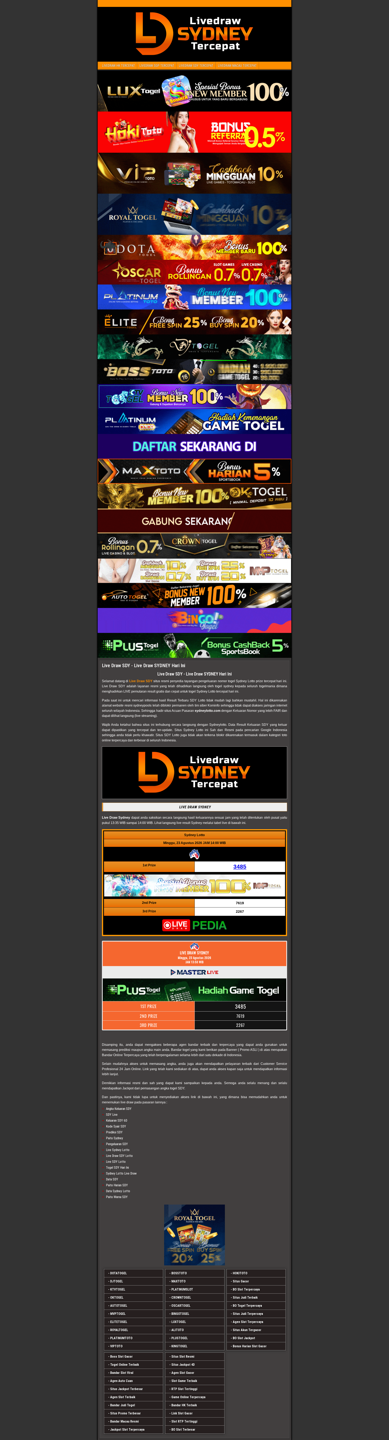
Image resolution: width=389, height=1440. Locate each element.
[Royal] (194, 1235)
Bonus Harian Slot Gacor (250, 1346)
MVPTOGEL (118, 1314)
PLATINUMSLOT (182, 1289)
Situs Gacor (241, 1281)
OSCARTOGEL (180, 1306)
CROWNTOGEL (181, 1297)
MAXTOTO (178, 1281)
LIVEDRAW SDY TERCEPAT (196, 66)
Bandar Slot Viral (121, 1373)
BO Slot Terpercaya (246, 1289)
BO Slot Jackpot (244, 1338)
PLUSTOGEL (179, 1338)
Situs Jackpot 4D (183, 1365)
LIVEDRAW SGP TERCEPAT (156, 66)
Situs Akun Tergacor (247, 1330)
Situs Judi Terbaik (245, 1297)
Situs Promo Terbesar (125, 1413)
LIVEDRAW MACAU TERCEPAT (237, 66)
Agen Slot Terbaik (122, 1397)
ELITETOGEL (118, 1322)
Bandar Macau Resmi (124, 1421)
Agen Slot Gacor (182, 1373)
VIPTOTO (116, 1346)
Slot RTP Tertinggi (184, 1421)
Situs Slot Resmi (182, 1356)
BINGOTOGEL (180, 1314)
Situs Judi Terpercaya (248, 1314)
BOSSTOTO (179, 1273)
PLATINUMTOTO (121, 1338)
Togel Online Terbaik (124, 1365)
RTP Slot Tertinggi (184, 1389)
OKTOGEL (116, 1297)
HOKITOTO (240, 1273)
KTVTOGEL (117, 1289)
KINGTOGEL (179, 1346)
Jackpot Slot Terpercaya (127, 1429)
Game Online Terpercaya (188, 1397)
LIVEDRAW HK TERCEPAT (118, 66)
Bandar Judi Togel (122, 1405)
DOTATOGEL (118, 1273)
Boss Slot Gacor (121, 1356)
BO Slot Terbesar (183, 1429)
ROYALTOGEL (119, 1330)
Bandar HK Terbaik (184, 1405)
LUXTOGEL (178, 1322)
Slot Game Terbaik (184, 1381)
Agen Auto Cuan (121, 1381)
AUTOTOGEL (118, 1306)
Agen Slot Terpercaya (248, 1322)
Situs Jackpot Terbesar (126, 1389)
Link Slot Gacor (182, 1413)
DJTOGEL (116, 1281)
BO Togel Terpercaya (247, 1306)
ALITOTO (177, 1330)
